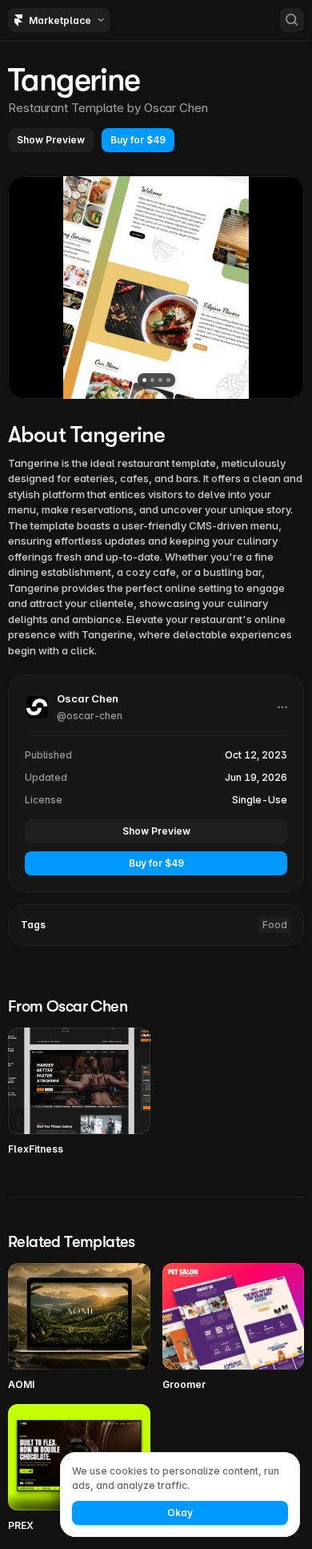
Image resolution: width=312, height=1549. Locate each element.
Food (274, 925)
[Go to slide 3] (160, 380)
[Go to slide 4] (168, 380)
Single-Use (259, 800)
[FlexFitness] (79, 1092)
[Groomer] (233, 1327)
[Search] (292, 20)
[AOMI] (79, 1327)
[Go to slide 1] (144, 380)
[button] (51, 140)
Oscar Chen (176, 107)
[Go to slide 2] (152, 380)
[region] (156, 287)
